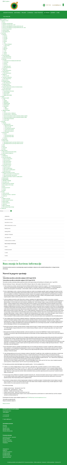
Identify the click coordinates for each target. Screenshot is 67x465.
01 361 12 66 (48, 5)
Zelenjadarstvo (6, 448)
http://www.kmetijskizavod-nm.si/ (39, 397)
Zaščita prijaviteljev (50, 462)
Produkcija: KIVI (58, 462)
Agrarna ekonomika (7, 457)
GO (11, 210)
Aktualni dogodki (6, 429)
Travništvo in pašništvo (7, 451)
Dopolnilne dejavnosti (7, 455)
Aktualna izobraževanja (7, 430)
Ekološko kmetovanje (7, 439)
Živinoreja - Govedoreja (7, 441)
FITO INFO (29, 397)
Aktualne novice (6, 428)
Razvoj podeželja (6, 438)
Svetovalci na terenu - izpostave (9, 437)
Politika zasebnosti (37, 462)
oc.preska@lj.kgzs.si (56, 5)
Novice (4, 276)
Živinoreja (5, 425)
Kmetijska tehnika (6, 454)
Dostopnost (44, 462)
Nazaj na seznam (6, 403)
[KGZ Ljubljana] (6, 1)
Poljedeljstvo (5, 442)
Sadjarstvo (5, 450)
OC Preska (5, 426)
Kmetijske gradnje (6, 453)
